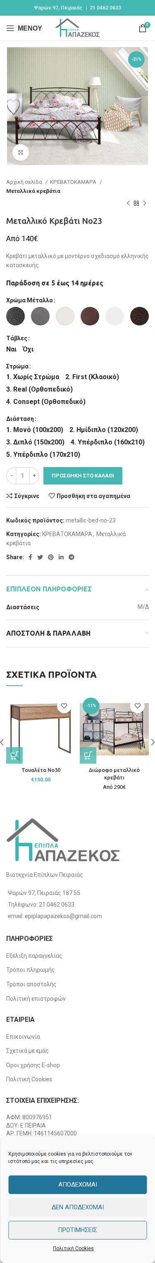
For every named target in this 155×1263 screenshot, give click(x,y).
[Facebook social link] (30, 557)
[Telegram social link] (71, 557)
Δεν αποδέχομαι (78, 1207)
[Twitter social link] (40, 557)
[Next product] (145, 203)
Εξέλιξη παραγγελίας (34, 955)
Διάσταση (20, 418)
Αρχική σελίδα (24, 182)
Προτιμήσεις (77, 1230)
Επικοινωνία (23, 1036)
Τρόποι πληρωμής (30, 969)
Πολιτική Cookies (73, 1248)
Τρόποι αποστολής (31, 984)
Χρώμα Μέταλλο (29, 300)
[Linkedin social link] (61, 557)
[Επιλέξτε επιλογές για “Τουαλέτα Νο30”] (14, 755)
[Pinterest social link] (50, 557)
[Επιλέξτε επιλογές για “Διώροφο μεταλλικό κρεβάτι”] (88, 755)
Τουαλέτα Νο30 (40, 770)
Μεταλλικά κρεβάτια (33, 191)
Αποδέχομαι (77, 1184)
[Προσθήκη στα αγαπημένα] (64, 706)
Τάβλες (16, 338)
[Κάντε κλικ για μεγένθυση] (20, 152)
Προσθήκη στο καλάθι (83, 475)
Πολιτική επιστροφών (36, 998)
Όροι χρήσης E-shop (33, 1065)
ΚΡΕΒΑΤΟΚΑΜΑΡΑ (74, 182)
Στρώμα (17, 366)
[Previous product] (128, 203)
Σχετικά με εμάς (27, 1050)
